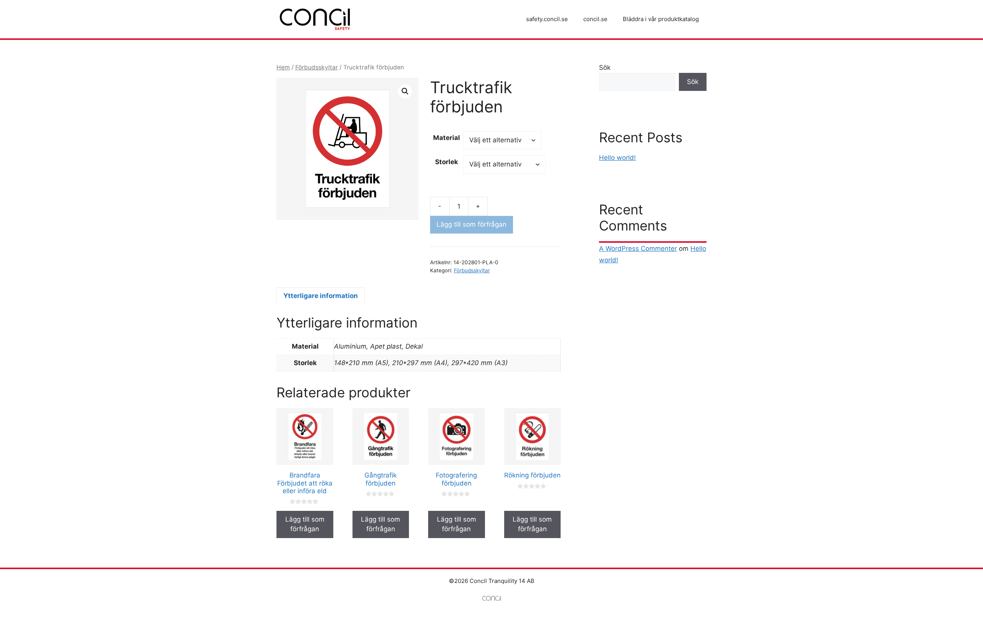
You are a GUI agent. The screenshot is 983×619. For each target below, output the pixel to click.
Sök (605, 67)
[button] (405, 91)
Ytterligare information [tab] (320, 296)
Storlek (446, 162)
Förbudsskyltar (316, 67)
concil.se (595, 19)
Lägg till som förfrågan (471, 224)
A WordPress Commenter (638, 248)
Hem (283, 67)
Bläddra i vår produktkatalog (661, 19)
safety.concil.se (547, 19)
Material (446, 138)
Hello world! (617, 157)
